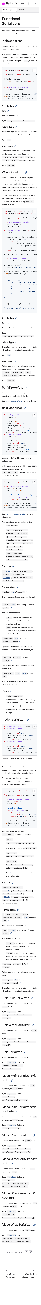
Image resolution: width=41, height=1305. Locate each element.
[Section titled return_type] (16, 127)
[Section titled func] (8, 111)
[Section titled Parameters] (17, 587)
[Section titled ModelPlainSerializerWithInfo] (12, 1080)
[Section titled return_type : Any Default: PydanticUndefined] (20, 641)
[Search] (30, 3)
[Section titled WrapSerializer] (25, 173)
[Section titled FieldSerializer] (24, 1052)
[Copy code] (34, 70)
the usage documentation (15, 514)
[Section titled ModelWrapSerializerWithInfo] (12, 1164)
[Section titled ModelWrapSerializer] (34, 1225)
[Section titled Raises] (11, 691)
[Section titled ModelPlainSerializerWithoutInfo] (17, 1112)
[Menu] (36, 3)
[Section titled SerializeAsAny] (26, 388)
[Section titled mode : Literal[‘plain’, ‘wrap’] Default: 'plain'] (11, 608)
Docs (22, 3)
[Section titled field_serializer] (25, 408)
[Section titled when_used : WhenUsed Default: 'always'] (12, 660)
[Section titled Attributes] (16, 106)
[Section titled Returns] (13, 566)
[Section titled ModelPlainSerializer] (33, 1135)
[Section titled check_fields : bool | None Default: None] (8, 676)
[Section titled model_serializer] (27, 720)
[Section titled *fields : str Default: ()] (27, 592)
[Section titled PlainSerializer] (25, 41)
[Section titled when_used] (15, 146)
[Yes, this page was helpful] (26, 1252)
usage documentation (14, 401)
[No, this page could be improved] (30, 1252)
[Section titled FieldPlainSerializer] (31, 998)
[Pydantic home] (10, 3)
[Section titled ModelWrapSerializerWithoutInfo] (17, 1198)
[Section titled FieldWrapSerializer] (32, 1025)
